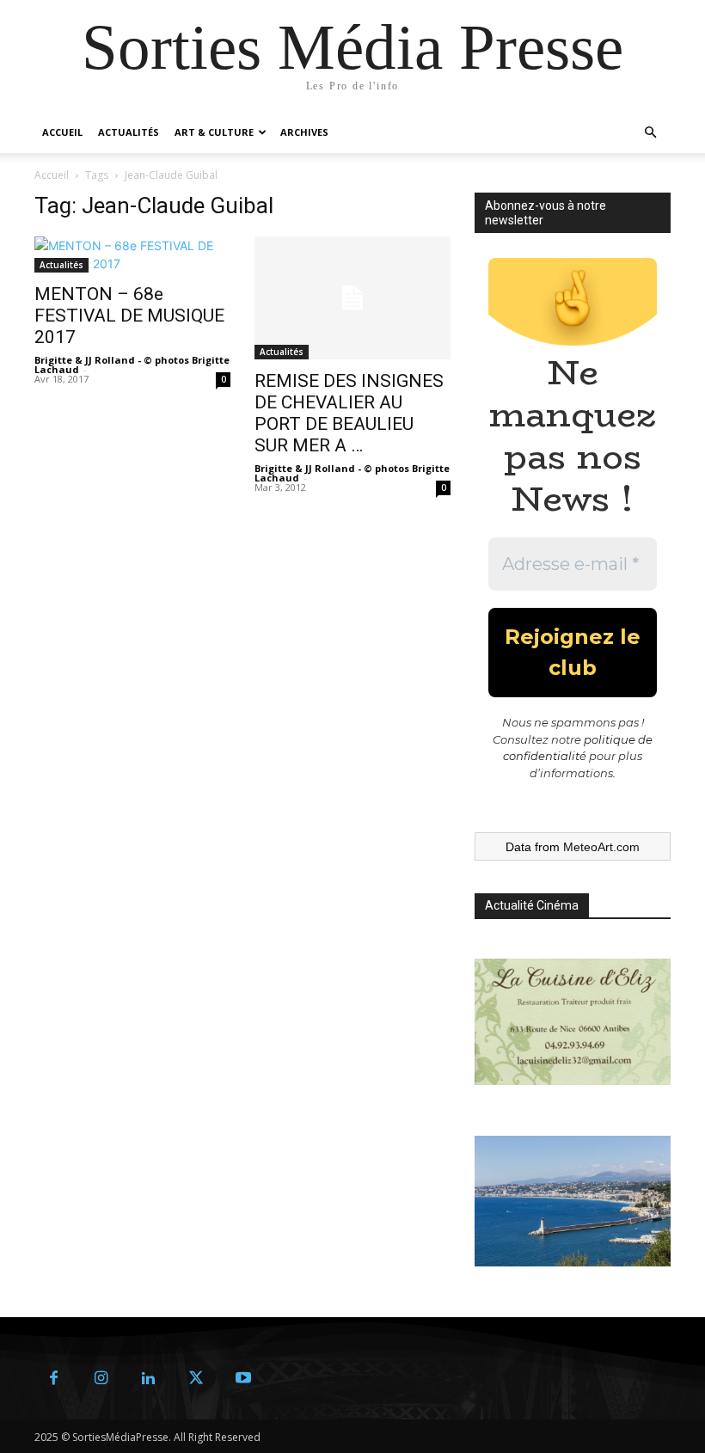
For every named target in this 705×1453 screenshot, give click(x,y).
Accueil (62, 132)
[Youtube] (243, 1378)
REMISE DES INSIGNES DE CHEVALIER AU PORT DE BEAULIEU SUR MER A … (349, 413)
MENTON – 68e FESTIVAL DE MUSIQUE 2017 (129, 315)
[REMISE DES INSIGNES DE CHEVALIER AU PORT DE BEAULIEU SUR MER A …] (352, 297)
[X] (195, 1378)
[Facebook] (53, 1378)
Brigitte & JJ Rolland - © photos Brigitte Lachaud (132, 364)
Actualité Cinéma (532, 905)
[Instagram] (101, 1378)
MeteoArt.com (601, 847)
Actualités (128, 132)
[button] (650, 133)
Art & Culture (214, 132)
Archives (304, 132)
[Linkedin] (148, 1378)
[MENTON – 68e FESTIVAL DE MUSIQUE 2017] (132, 254)
